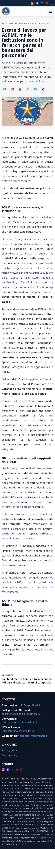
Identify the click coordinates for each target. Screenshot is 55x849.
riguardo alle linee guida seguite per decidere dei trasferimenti (27, 587)
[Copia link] (42, 89)
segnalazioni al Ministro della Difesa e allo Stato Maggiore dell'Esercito (27, 277)
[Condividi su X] (20, 89)
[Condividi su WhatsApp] (28, 89)
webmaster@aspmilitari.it (32, 735)
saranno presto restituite (28, 506)
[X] (42, 3)
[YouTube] (47, 3)
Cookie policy (9, 755)
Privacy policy (9, 750)
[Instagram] (32, 3)
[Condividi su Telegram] (35, 89)
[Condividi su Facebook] (5, 89)
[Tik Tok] (51, 3)
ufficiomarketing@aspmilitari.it (20, 722)
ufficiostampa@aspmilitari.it (18, 731)
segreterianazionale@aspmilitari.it (21, 713)
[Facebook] (37, 3)
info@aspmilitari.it (29, 705)
